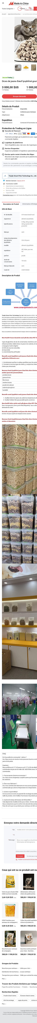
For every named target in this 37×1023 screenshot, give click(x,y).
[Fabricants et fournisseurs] (18, 3)
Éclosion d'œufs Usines (27, 996)
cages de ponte (22, 1000)
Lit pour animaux (25, 972)
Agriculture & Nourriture (14, 14)
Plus (3, 1004)
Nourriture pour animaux (9, 968)
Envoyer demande (19, 96)
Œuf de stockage (9, 1000)
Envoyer (20, 856)
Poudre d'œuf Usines (10, 996)
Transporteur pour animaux (10, 975)
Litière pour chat (25, 968)
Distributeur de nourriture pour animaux (11, 972)
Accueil (4, 14)
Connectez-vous (8, 195)
